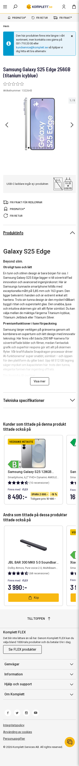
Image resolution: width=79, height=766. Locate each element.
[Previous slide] (7, 125)
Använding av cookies (17, 732)
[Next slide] (72, 125)
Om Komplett (14, 694)
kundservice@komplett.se (32, 47)
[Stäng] (71, 36)
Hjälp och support (18, 684)
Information (13, 674)
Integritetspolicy (13, 725)
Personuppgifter (14, 738)
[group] (39, 124)
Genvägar (11, 664)
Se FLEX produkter (22, 649)
